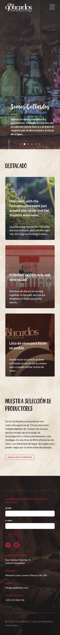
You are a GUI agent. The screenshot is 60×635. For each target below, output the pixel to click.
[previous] (5, 74)
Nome (8, 508)
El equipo (22, 107)
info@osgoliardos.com (16, 587)
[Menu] (52, 7)
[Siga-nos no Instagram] (16, 545)
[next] (54, 74)
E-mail (8, 520)
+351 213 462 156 (14, 600)
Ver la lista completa (20, 457)
